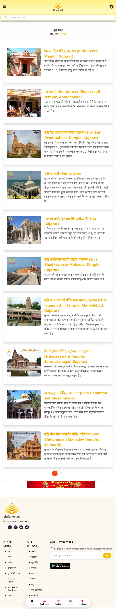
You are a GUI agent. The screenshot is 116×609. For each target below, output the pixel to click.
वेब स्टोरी (34, 595)
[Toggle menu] (4, 6)
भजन (33, 579)
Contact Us (13, 595)
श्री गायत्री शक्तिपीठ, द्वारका (62, 173)
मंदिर (9, 557)
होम (9, 551)
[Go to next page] (68, 473)
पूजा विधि (34, 562)
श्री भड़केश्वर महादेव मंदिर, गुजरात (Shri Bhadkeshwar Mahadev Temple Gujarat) (71, 264)
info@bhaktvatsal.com (17, 521)
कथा (33, 573)
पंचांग (10, 562)
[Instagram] (16, 527)
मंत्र (32, 584)
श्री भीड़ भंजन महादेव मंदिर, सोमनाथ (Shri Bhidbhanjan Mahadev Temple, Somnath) (72, 439)
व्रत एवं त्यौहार (36, 590)
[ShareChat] (27, 527)
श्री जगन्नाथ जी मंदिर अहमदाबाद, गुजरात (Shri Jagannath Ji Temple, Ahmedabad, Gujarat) (75, 305)
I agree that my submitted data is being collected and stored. (83, 548)
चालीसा (33, 557)
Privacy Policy (11, 580)
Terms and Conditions (13, 588)
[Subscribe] (107, 555)
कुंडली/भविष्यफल (14, 573)
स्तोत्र (33, 568)
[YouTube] (21, 527)
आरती (33, 551)
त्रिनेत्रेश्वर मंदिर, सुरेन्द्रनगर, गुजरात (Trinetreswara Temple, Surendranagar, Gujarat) (68, 356)
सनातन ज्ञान (12, 568)
